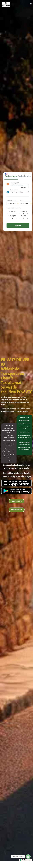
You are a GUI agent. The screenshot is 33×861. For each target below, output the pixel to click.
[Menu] (30, 4)
